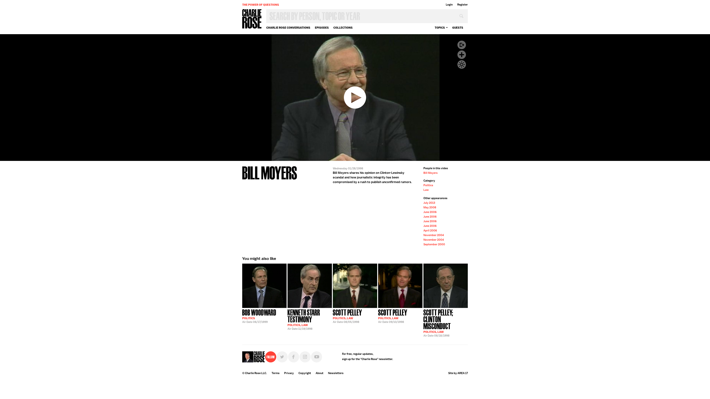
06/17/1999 (259, 316)
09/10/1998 (392, 316)
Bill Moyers (430, 173)
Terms (276, 373)
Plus (461, 54)
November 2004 (433, 235)
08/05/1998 (347, 316)
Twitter (282, 356)
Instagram (305, 356)
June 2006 (430, 212)
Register (462, 4)
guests (457, 27)
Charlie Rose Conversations (288, 27)
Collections (343, 27)
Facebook (293, 356)
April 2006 (430, 230)
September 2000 (434, 244)
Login (449, 4)
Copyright (304, 373)
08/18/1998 (438, 322)
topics (440, 27)
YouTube (316, 356)
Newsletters (336, 373)
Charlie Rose (252, 19)
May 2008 (429, 207)
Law (426, 190)
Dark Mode (461, 64)
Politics (428, 185)
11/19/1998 (304, 319)
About (319, 373)
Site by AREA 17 (458, 373)
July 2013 (429, 203)
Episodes (322, 27)
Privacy (289, 373)
